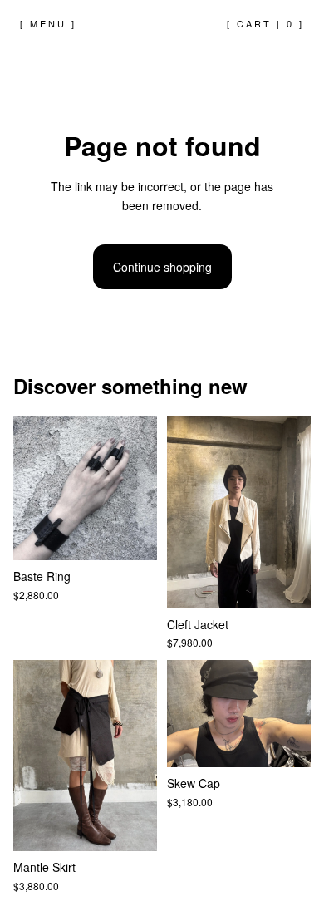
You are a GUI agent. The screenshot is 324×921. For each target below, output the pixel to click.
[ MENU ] (48, 23)
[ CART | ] (265, 23)
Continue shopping (162, 267)
